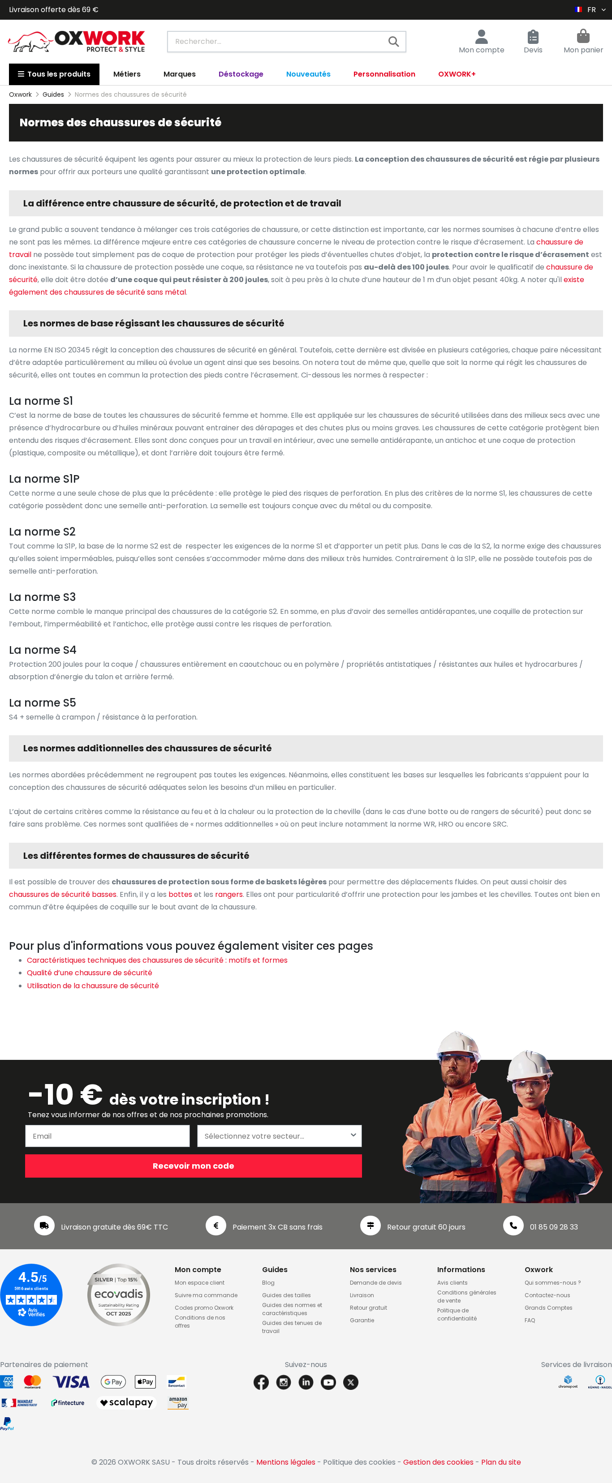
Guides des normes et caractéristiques (292, 1309)
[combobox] (286, 41)
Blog (268, 1282)
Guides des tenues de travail (292, 1327)
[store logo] (76, 41)
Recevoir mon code (193, 1165)
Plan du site (501, 1462)
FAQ (530, 1320)
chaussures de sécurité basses (62, 894)
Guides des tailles (286, 1295)
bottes (180, 894)
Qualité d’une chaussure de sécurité (89, 973)
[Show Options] (353, 1136)
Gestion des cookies (438, 1462)
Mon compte (481, 50)
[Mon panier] (583, 37)
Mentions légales (285, 1462)
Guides (275, 1269)
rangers (229, 894)
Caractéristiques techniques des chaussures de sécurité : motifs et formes (157, 960)
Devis (533, 50)
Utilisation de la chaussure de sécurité (93, 986)
